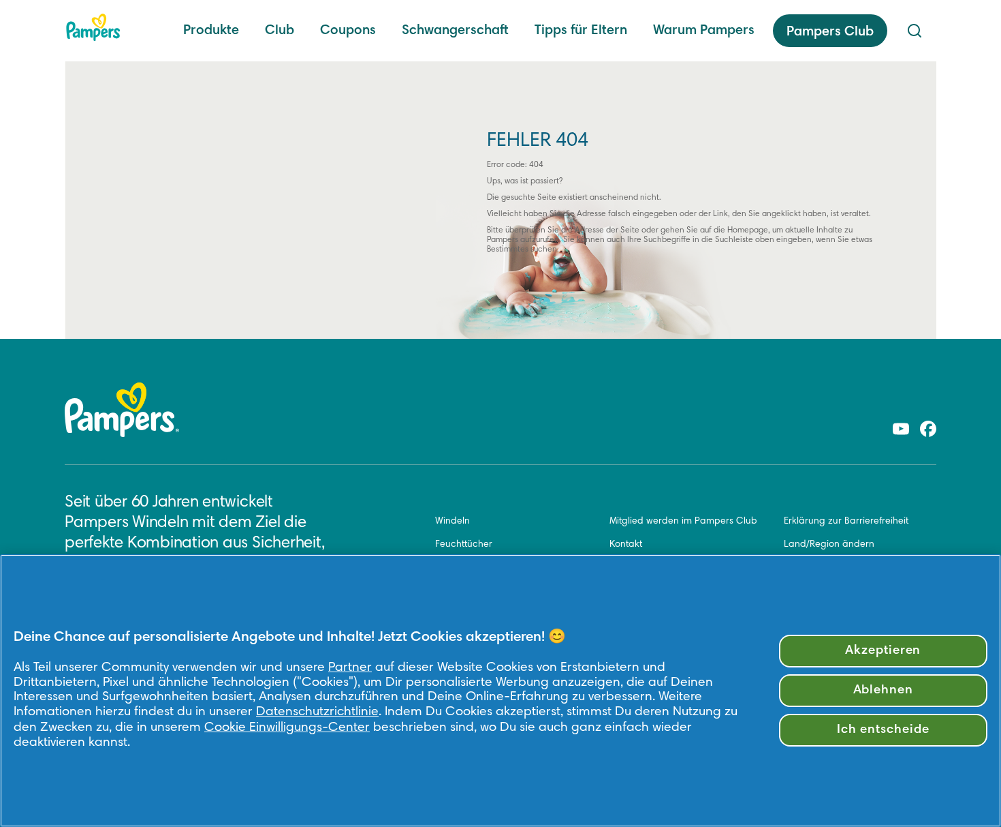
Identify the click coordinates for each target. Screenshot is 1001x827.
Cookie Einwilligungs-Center (287, 727)
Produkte (211, 30)
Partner (350, 667)
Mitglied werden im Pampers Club (683, 521)
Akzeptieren (883, 650)
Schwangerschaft (455, 30)
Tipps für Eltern (581, 30)
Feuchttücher (463, 545)
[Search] (914, 30)
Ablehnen (883, 690)
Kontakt (625, 545)
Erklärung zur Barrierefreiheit (846, 521)
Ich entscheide (883, 729)
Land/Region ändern (829, 545)
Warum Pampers (703, 30)
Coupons (348, 30)
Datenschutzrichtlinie (317, 712)
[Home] (93, 27)
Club (279, 30)
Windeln (452, 521)
